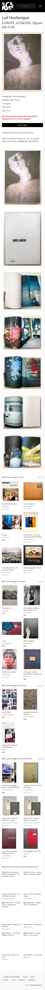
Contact (5, 980)
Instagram (31, 980)
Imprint (25, 977)
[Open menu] (40, 6)
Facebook (21, 980)
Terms (13, 980)
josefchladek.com (36, 985)
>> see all (39, 477)
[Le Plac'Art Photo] (8, 6)
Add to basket (22, 125)
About (33, 977)
